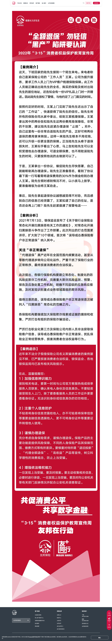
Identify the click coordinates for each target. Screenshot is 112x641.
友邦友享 (59, 623)
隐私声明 (37, 637)
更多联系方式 (85, 623)
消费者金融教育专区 (40, 620)
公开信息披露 (51, 3)
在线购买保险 (38, 615)
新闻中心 (59, 617)
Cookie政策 (31, 637)
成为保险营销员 (60, 629)
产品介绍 (19, 3)
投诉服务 (37, 623)
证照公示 (59, 615)
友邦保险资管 (85, 626)
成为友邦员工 (60, 626)
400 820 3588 (85, 616)
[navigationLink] (13, 3)
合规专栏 (59, 620)
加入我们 (44, 3)
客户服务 (38, 3)
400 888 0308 (85, 620)
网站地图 (37, 626)
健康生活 (25, 3)
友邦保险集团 (17, 620)
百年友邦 (32, 3)
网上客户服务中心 (39, 617)
